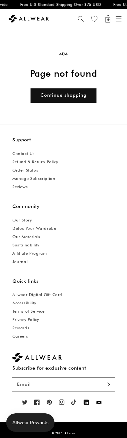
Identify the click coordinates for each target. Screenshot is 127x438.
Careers (20, 336)
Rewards (20, 327)
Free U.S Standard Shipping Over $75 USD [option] (59, 4)
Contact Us (23, 153)
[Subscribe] (109, 384)
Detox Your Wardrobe (34, 228)
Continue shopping (63, 95)
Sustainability (25, 244)
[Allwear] (98, 402)
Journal (19, 261)
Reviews (20, 186)
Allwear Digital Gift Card (37, 294)
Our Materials (26, 236)
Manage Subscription (33, 178)
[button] (118, 19)
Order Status (25, 170)
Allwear (70, 433)
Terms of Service (28, 311)
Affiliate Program (29, 253)
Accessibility (24, 302)
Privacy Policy (25, 319)
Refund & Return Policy (35, 161)
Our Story (22, 219)
